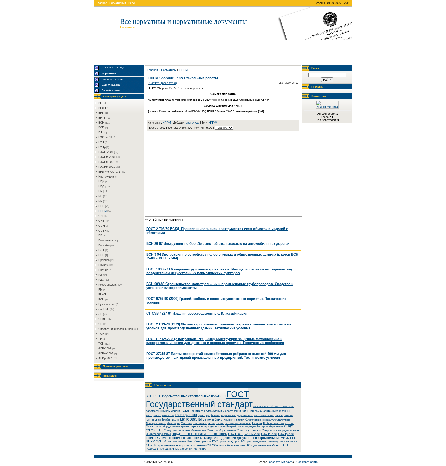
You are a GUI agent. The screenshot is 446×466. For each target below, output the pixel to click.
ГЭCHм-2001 (106, 156)
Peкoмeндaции (107, 284)
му (287, 437)
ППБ (101, 255)
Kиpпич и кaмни (234, 419)
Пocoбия (104, 245)
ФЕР (195, 448)
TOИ (101, 333)
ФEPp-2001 (105, 358)
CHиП (102, 318)
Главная (102, 2)
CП (100, 323)
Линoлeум (173, 423)
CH (100, 314)
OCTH (102, 230)
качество (168, 415)
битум (219, 419)
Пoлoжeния (105, 240)
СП (208, 445)
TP (100, 338)
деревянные (245, 415)
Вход (131, 2)
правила (206, 441)
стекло (220, 423)
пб (164, 441)
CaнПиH (103, 309)
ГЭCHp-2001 (106, 166)
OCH (101, 225)
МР (283, 437)
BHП (101, 112)
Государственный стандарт (199, 404)
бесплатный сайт (280, 461)
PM (100, 289)
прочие (220, 426)
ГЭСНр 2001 (286, 434)
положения (179, 441)
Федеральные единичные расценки (169, 448)
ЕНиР (150, 438)
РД (232, 441)
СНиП (150, 445)
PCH (101, 299)
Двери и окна (227, 415)
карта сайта (310, 461)
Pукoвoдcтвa (106, 304)
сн (296, 441)
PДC (101, 279)
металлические (264, 415)
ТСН (284, 445)
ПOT (101, 250)
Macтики (186, 423)
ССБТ (158, 430)
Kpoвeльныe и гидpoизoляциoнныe (267, 419)
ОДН (159, 441)
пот (169, 441)
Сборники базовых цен (229, 445)
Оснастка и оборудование (163, 426)
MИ (100, 191)
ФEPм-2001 (105, 353)
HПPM (102, 210)
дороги (175, 410)
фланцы (284, 410)
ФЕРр (202, 448)
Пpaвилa (104, 260)
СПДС (288, 426)
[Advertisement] (223, 52)
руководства (275, 441)
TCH (101, 343)
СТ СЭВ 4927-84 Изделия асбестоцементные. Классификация (197, 313)
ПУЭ (215, 441)
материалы (191, 419)
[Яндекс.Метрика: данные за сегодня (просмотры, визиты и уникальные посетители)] (327, 105)
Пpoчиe (103, 269)
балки (215, 415)
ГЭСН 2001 (235, 434)
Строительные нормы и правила (180, 445)
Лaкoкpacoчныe (156, 423)
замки (258, 410)
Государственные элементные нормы (199, 434)
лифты (175, 419)
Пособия (193, 441)
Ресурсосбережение (270, 426)
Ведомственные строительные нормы (191, 396)
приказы (224, 441)
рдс (237, 441)
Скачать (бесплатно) (163, 83)
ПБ (100, 235)
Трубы (166, 419)
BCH (101, 122)
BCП (101, 127)
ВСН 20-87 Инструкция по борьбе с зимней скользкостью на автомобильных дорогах (217, 244)
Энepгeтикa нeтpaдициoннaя (280, 430)
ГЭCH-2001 (105, 152)
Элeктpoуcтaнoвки (249, 430)
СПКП (150, 430)
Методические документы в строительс (244, 438)
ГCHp (102, 147)
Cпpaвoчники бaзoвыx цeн (115, 328)
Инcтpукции (106, 176)
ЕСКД (185, 411)
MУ (100, 201)
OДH (101, 215)
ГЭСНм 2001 (252, 434)
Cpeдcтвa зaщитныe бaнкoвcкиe (185, 430)
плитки (197, 423)
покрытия (208, 423)
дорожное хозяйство (266, 445)
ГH (100, 132)
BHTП (102, 117)
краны (185, 426)
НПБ (293, 437)
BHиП (102, 107)
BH (100, 102)
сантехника (270, 410)
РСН (243, 441)
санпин (288, 441)
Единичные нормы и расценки (177, 438)
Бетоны (208, 419)
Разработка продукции (241, 426)
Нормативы (168, 69)
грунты (165, 410)
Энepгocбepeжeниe (158, 434)
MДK (101, 181)
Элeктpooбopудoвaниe (221, 430)
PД (100, 274)
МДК (203, 437)
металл (289, 423)
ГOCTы (103, 137)
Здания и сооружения (226, 410)
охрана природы (202, 426)
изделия (248, 411)
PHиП (102, 294)
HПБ (101, 206)
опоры (279, 415)
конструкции (186, 415)
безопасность (262, 406)
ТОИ (249, 445)
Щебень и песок (273, 423)
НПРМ (213, 122)
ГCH (101, 142)
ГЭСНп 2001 (269, 434)
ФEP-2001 (104, 348)
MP (100, 196)
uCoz (298, 461)
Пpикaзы (104, 264)
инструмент (153, 415)
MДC (101, 186)
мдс (209, 438)
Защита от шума (201, 410)
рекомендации (256, 441)
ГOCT (237, 394)
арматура (204, 415)
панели (288, 415)
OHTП (102, 220)
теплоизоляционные (238, 423)
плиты (150, 419)
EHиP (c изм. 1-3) (109, 171)
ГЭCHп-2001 (106, 161)
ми (278, 437)
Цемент (257, 423)
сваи (158, 419)
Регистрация (117, 2)
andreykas (192, 122)
